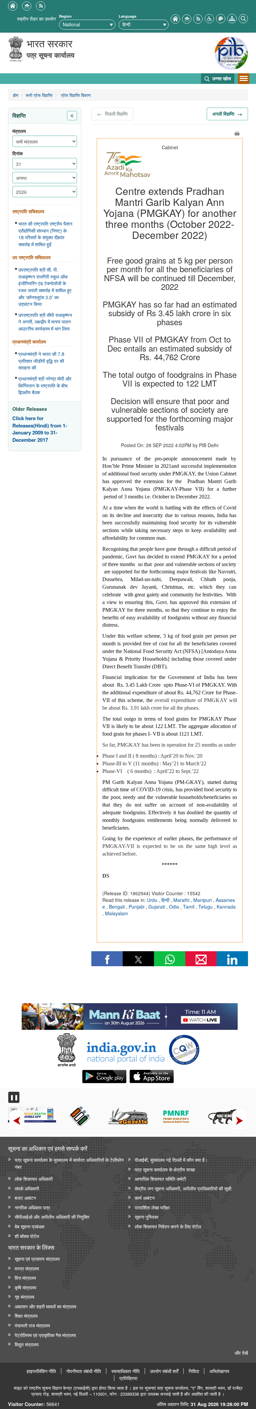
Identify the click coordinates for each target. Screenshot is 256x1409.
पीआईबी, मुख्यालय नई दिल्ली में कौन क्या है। (171, 1159)
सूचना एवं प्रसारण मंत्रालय (37, 1258)
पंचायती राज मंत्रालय (32, 1325)
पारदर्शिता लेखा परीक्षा (152, 1207)
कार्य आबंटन (145, 1197)
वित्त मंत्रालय (25, 1277)
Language (127, 16)
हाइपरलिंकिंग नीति (41, 1371)
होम (15, 95)
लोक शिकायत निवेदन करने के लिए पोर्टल (168, 1226)
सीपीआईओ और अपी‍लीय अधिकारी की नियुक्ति (52, 1216)
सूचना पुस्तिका (146, 1216)
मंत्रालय (19, 131)
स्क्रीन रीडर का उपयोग (36, 18)
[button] (209, 17)
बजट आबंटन (25, 1197)
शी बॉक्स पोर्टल (27, 1235)
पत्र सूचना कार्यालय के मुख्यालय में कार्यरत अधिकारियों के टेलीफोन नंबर (69, 1163)
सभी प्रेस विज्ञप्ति (39, 95)
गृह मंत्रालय (24, 1296)
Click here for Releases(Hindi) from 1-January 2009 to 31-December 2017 (39, 429)
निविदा (194, 1371)
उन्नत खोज (221, 78)
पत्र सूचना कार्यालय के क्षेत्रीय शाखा (165, 1169)
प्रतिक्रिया (128, 1378)
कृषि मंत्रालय (25, 1287)
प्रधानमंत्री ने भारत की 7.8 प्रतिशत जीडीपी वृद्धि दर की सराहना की (41, 361)
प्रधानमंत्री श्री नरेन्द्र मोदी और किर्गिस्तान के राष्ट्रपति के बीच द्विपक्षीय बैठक (44, 385)
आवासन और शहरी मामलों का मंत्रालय (45, 1306)
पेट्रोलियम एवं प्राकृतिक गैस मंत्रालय (45, 1334)
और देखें (241, 1352)
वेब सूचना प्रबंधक (29, 1226)
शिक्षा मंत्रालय (26, 1315)
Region (65, 16)
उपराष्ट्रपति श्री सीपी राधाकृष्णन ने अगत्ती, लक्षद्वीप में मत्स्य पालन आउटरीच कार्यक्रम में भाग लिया (45, 322)
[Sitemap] (232, 17)
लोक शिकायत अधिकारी (34, 1178)
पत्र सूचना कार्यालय (50, 55)
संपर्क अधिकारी (27, 1188)
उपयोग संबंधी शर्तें (164, 1371)
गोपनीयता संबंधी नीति (83, 1371)
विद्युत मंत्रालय (27, 1344)
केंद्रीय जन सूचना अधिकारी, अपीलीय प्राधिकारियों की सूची (183, 1188)
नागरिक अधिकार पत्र (32, 1207)
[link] (129, 1015)
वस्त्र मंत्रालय (27, 1268)
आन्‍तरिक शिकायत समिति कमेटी (160, 1178)
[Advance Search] (243, 17)
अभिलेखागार (219, 1371)
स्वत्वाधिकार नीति (125, 1371)
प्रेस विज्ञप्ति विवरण (75, 95)
